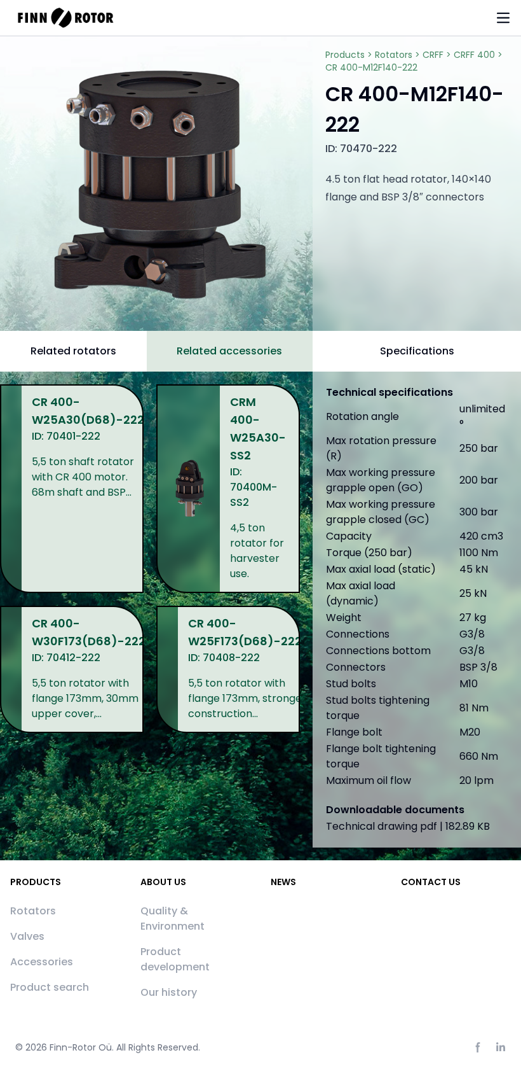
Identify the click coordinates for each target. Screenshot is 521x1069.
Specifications (417, 351)
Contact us (431, 882)
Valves (27, 936)
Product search (49, 987)
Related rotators (73, 351)
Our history (168, 992)
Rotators (33, 911)
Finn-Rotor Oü (81, 1047)
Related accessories (229, 351)
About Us (163, 882)
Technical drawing (408, 826)
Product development (175, 959)
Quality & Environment (172, 918)
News (283, 882)
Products (35, 882)
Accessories (41, 961)
